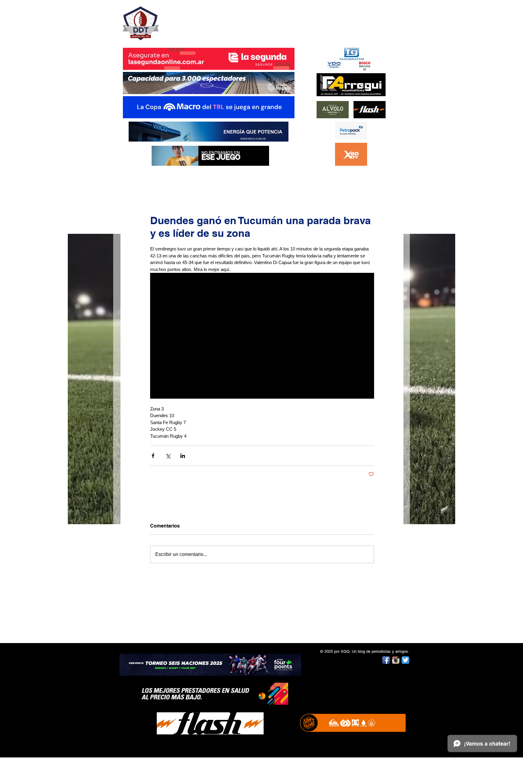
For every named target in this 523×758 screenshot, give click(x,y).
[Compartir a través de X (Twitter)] (168, 456)
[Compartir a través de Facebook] (153, 456)
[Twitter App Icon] (405, 660)
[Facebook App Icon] (386, 660)
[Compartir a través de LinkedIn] (183, 456)
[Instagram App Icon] (396, 660)
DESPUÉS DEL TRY (204, 20)
